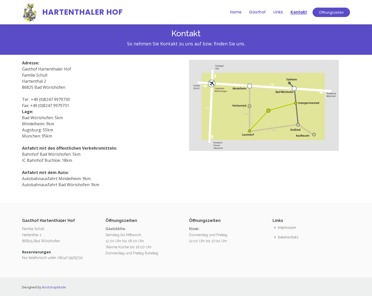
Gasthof (257, 12)
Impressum (287, 227)
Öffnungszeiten (331, 12)
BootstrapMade (54, 287)
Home (235, 12)
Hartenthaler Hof (82, 12)
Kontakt (299, 12)
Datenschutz (288, 237)
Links (278, 12)
